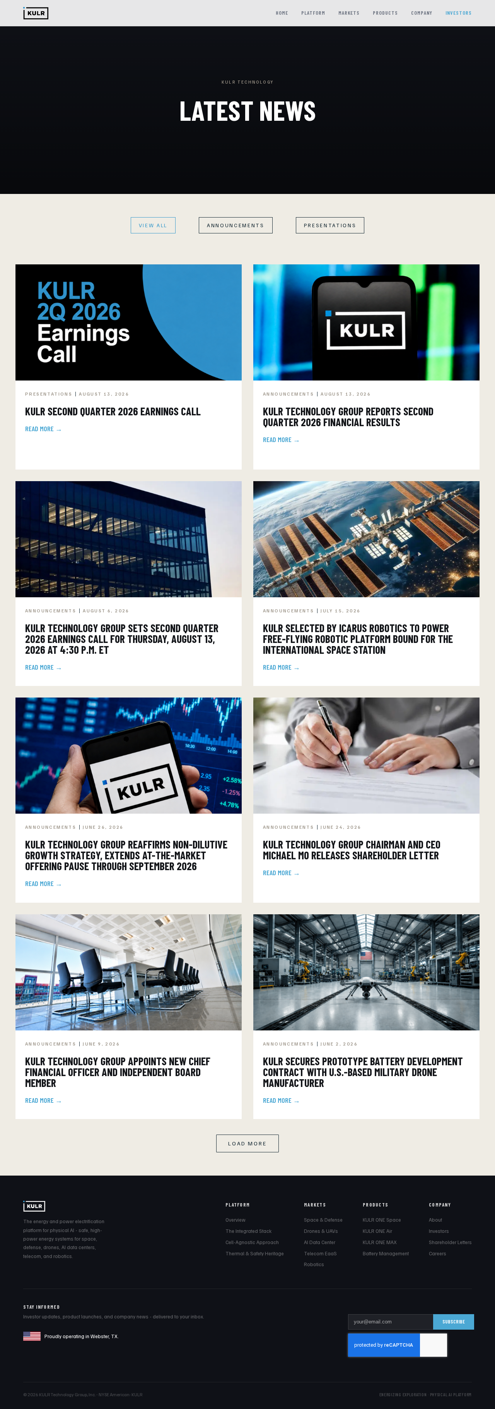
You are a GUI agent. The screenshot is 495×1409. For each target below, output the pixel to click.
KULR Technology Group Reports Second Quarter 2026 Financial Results (348, 417)
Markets (349, 12)
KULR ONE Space (382, 1220)
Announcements (236, 225)
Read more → (43, 428)
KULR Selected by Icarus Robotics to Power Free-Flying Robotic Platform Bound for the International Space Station (358, 638)
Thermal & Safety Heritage (254, 1253)
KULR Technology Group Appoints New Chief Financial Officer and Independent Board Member (117, 1071)
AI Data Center (319, 1242)
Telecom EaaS (320, 1253)
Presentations (330, 225)
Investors (459, 12)
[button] (247, 1143)
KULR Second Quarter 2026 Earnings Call (113, 411)
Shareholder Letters (450, 1242)
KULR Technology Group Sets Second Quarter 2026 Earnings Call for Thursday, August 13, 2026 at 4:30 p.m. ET (121, 638)
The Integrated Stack (248, 1231)
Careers (437, 1253)
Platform (313, 12)
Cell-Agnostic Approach (252, 1242)
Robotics (314, 1264)
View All (153, 225)
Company (421, 12)
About (435, 1220)
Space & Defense (323, 1220)
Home (282, 12)
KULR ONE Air (377, 1231)
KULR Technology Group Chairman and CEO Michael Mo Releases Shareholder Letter (351, 850)
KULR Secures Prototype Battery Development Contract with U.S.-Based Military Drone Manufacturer (363, 1071)
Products (385, 12)
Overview (235, 1220)
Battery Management (386, 1253)
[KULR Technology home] (35, 13)
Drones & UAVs (321, 1231)
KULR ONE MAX (380, 1242)
